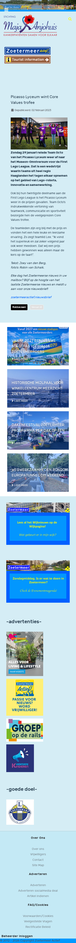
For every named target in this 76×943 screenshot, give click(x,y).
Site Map (38, 865)
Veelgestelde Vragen (38, 921)
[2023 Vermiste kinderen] (20, 758)
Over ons (38, 849)
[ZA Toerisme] (27, 55)
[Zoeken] (70, 19)
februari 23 (37, 307)
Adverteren (38, 885)
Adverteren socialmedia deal (38, 891)
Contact (38, 860)
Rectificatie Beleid (38, 927)
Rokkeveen (19, 307)
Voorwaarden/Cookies (38, 916)
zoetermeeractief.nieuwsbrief (31, 297)
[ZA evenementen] (38, 581)
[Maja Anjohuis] (30, 25)
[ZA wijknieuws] (38, 523)
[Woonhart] (24, 654)
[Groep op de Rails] (24, 730)
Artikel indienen (38, 896)
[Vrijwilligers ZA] (24, 697)
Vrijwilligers (38, 854)
